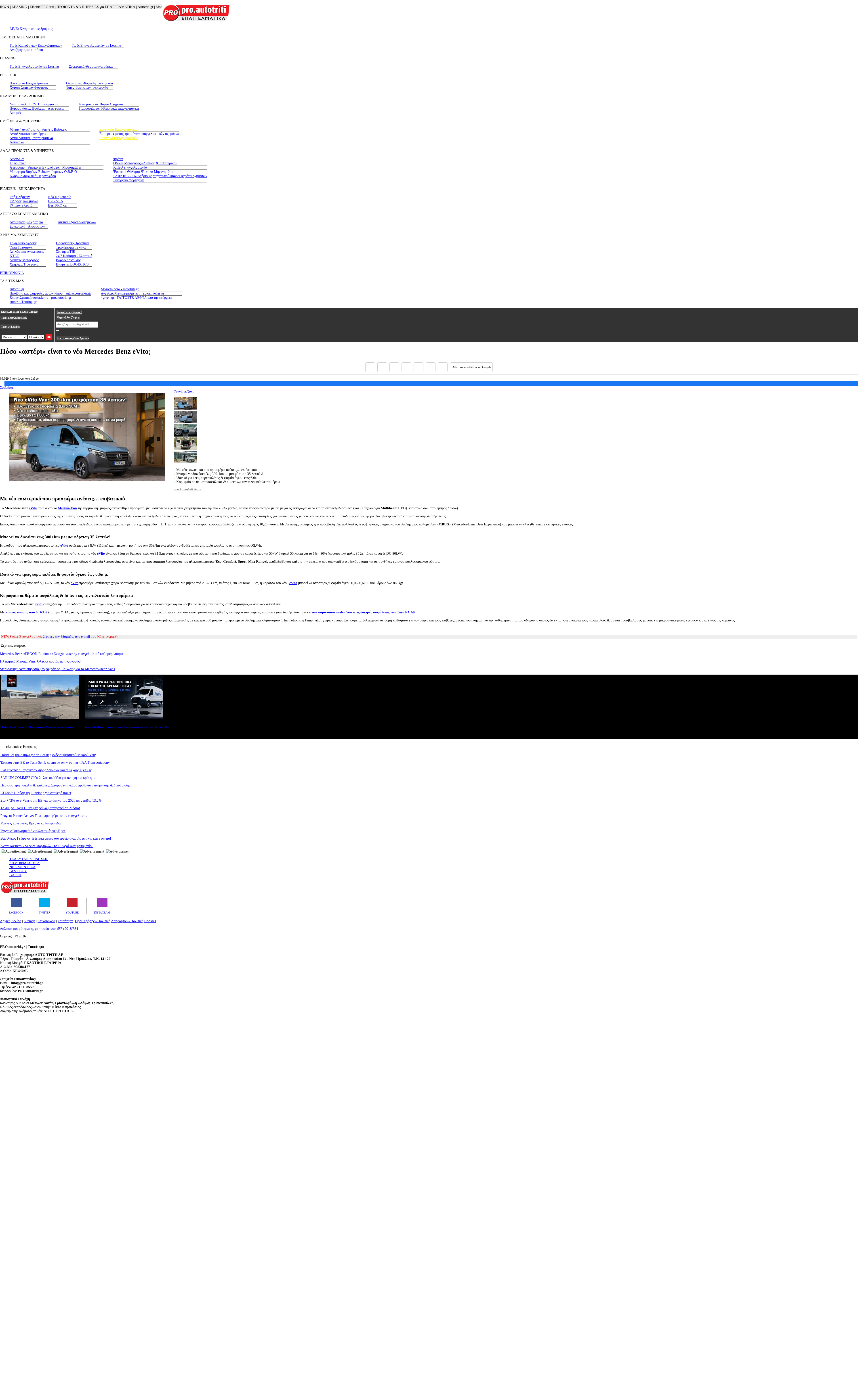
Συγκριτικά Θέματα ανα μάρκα (91, 66)
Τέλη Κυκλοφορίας (23, 243)
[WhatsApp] (418, 367)
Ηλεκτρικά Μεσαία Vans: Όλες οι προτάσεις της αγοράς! (40, 661)
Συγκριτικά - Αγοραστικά (27, 226)
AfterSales (17, 159)
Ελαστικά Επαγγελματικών (118, 138)
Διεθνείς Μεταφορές (24, 260)
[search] (57, 330)
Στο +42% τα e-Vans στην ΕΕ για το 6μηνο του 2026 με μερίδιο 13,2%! (51, 800)
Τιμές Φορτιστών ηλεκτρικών (87, 87)
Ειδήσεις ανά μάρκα (24, 201)
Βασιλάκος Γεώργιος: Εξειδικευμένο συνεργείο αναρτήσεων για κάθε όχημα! (55, 838)
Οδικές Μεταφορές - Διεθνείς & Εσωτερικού (145, 163)
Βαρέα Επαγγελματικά (69, 312)
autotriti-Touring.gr (23, 302)
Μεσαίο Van (67, 508)
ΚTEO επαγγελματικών (130, 167)
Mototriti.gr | (132, 7)
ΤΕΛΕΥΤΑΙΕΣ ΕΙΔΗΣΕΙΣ (28, 859)
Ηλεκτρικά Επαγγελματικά (29, 83)
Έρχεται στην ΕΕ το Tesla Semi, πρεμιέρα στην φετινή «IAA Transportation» (55, 762)
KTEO (14, 256)
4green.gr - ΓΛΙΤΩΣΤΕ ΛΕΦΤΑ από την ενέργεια (136, 297)
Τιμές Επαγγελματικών (14, 317)
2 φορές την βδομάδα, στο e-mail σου (60, 636)
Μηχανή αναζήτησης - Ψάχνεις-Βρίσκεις (38, 129)
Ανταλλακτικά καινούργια (28, 134)
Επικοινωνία (46, 921)
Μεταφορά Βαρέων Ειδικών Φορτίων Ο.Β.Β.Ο (43, 172)
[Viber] (406, 367)
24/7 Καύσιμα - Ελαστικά (74, 256)
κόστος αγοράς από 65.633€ (26, 612)
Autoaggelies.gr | (153, 7)
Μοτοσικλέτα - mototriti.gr (120, 289)
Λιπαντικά (17, 142)
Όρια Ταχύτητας (21, 247)
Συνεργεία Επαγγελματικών (119, 129)
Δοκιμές (15, 113)
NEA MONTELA (22, 867)
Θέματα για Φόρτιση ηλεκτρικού (89, 83)
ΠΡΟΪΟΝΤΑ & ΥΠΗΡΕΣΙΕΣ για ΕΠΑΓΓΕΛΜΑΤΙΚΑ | (64, 7)
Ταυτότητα (65, 921)
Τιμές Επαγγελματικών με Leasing (96, 45)
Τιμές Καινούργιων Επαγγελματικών (36, 45)
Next (190, 391)
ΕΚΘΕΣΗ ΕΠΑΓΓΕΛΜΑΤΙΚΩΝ (19, 311)
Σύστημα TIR (65, 251)
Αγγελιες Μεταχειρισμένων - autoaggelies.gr (132, 293)
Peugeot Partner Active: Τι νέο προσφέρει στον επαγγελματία (43, 815)
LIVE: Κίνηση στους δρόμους (31, 29)
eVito (33, 508)
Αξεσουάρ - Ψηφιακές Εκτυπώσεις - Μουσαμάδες (45, 167)
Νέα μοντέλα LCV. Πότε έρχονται (34, 104)
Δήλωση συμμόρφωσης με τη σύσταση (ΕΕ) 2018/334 (39, 928)
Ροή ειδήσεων (20, 197)
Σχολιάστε (7, 387)
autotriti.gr (17, 289)
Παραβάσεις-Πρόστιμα (72, 243)
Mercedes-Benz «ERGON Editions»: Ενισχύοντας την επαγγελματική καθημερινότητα (61, 654)
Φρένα (118, 159)
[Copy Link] (443, 367)
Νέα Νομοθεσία (59, 197)
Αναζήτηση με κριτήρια (26, 50)
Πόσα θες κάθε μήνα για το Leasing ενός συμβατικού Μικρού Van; (48, 755)
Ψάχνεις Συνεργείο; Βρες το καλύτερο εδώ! (31, 823)
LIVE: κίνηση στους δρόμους (73, 338)
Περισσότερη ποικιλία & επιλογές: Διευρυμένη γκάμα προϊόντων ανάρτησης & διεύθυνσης (65, 785)
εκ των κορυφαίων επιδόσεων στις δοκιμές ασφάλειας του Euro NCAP (361, 612)
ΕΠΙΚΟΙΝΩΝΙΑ (12, 273)
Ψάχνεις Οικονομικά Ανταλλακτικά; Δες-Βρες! (33, 831)
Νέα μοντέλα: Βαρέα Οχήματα (101, 104)
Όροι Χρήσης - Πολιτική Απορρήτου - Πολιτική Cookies (115, 921)
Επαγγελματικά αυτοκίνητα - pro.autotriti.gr (40, 297)
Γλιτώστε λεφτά (21, 205)
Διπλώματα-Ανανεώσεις (27, 251)
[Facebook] (370, 367)
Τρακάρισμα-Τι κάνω (71, 247)
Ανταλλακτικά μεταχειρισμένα (31, 138)
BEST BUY (18, 871)
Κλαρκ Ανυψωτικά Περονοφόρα (33, 176)
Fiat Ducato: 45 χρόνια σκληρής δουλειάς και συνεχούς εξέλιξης (46, 770)
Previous (180, 391)
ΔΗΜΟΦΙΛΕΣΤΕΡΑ (24, 863)
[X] (382, 367)
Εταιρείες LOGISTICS (72, 264)
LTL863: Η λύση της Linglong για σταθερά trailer (35, 793)
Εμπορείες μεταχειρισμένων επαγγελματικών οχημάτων (139, 134)
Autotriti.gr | (114, 7)
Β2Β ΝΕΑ (55, 201)
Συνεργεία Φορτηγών (128, 180)
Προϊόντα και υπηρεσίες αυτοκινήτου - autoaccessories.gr (50, 293)
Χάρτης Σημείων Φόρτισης (29, 87)
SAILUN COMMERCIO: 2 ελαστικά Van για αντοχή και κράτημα (47, 778)
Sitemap (29, 921)
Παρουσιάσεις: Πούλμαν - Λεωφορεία (37, 108)
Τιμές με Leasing (10, 326)
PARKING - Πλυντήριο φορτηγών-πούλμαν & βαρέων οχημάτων (160, 176)
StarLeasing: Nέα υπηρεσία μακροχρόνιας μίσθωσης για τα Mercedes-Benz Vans (57, 669)
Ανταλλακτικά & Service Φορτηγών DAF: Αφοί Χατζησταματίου (46, 846)
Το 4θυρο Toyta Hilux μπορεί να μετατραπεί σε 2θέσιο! (40, 808)
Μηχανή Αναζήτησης (68, 317)
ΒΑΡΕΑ (15, 875)
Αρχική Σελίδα (10, 921)
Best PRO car (57, 205)
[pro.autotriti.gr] (24, 892)
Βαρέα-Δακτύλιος (68, 260)
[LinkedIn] (430, 367)
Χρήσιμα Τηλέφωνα (24, 264)
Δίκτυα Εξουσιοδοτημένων (77, 222)
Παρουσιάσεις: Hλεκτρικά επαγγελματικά (109, 108)
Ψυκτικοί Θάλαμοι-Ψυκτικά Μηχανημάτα (142, 172)
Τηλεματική (18, 163)
